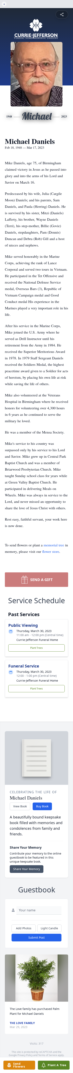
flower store (50, 551)
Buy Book (42, 806)
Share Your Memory (26, 869)
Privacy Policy (25, 1055)
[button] (36, 978)
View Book (20, 806)
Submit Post (36, 937)
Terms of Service (47, 1055)
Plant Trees (36, 648)
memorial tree (54, 545)
